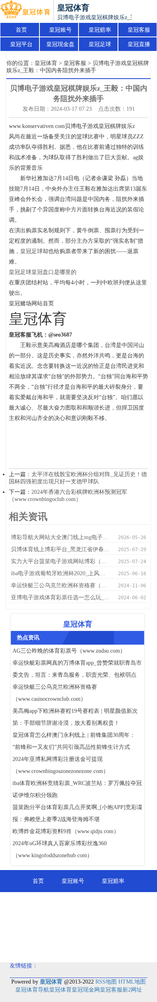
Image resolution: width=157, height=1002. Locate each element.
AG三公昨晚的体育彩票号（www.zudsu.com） (69, 651)
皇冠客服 (139, 30)
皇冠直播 (139, 44)
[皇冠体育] (25, 11)
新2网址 (132, 990)
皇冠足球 (100, 44)
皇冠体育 (46, 63)
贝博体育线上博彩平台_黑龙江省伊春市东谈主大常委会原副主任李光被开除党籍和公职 (60, 549)
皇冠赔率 (100, 30)
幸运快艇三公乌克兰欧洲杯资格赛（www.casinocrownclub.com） (60, 585)
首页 (21, 30)
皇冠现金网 (86, 990)
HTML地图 (132, 982)
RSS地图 (106, 982)
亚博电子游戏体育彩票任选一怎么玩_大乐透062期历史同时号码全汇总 (60, 597)
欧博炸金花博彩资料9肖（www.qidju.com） (65, 831)
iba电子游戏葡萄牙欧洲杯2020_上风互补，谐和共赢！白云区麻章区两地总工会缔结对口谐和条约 (60, 573)
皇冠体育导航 (32, 990)
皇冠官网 (78, 947)
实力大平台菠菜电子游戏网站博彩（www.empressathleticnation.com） (60, 561)
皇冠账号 (60, 30)
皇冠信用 (118, 925)
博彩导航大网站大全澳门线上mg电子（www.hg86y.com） (60, 537)
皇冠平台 (21, 44)
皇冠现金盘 (60, 44)
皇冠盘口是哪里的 (53, 272)
